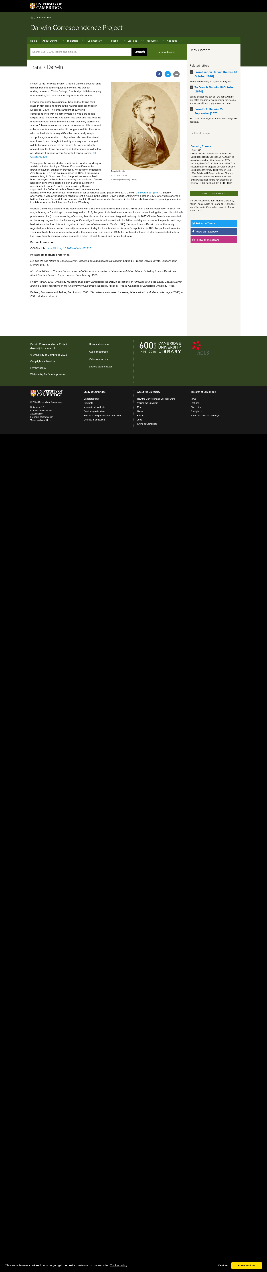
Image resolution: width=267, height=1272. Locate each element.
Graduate (88, 403)
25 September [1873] (148, 192)
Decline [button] (223, 1265)
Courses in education (94, 419)
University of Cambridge (46, 354)
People (114, 40)
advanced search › (167, 52)
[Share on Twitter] (168, 74)
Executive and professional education (102, 415)
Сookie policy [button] (118, 1265)
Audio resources (98, 351)
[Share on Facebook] (159, 74)
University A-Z (37, 407)
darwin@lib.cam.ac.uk (43, 348)
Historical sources (99, 344)
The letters (72, 40)
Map (139, 407)
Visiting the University (147, 403)
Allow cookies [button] (246, 1265)
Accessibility (36, 413)
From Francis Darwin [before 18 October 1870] (216, 74)
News (140, 411)
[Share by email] (176, 74)
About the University (148, 391)
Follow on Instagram (207, 239)
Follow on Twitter (205, 223)
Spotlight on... (197, 411)
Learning (132, 40)
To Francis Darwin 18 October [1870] (214, 89)
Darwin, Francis (201, 146)
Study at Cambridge (95, 391)
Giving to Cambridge (147, 424)
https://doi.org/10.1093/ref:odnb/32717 (69, 248)
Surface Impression (55, 374)
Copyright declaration (42, 361)
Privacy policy (38, 367)
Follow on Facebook (206, 231)
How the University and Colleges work (156, 399)
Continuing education (94, 411)
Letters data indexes (100, 366)
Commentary (95, 40)
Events (140, 415)
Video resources (98, 359)
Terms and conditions (40, 420)
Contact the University (41, 410)
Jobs (139, 419)
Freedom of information (41, 417)
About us (172, 40)
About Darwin (50, 40)
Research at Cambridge (203, 391)
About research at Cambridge (205, 415)
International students (94, 407)
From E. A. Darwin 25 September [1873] (209, 111)
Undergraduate (91, 399)
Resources (152, 40)
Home (31, 17)
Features (195, 403)
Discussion (196, 407)
